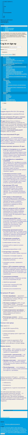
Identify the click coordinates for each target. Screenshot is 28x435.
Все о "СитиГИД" (7, 65)
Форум (4, 93)
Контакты (5, 92)
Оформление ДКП (10, 59)
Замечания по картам (11, 100)
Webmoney (8, 91)
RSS (4, 78)
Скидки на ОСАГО (5, 417)
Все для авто (6, 56)
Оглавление (8, 96)
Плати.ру (8, 89)
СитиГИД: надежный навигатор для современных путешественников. (14, 72)
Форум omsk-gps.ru (10, 99)
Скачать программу (10, 69)
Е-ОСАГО (8, 58)
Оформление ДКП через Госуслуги (14, 63)
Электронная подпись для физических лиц (16, 87)
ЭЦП (7, 83)
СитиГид (8, 94)
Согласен (3, 433)
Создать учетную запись (6, 54)
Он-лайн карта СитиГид (8, 64)
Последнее (8, 97)
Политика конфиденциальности (8, 419)
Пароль (2, 49)
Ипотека (8, 81)
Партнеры (8, 88)
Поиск (7, 98)
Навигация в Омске (10, 70)
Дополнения (6, 80)
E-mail (4, 109)
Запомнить (4, 52)
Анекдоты (8, 82)
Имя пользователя (5, 47)
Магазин (7, 30)
